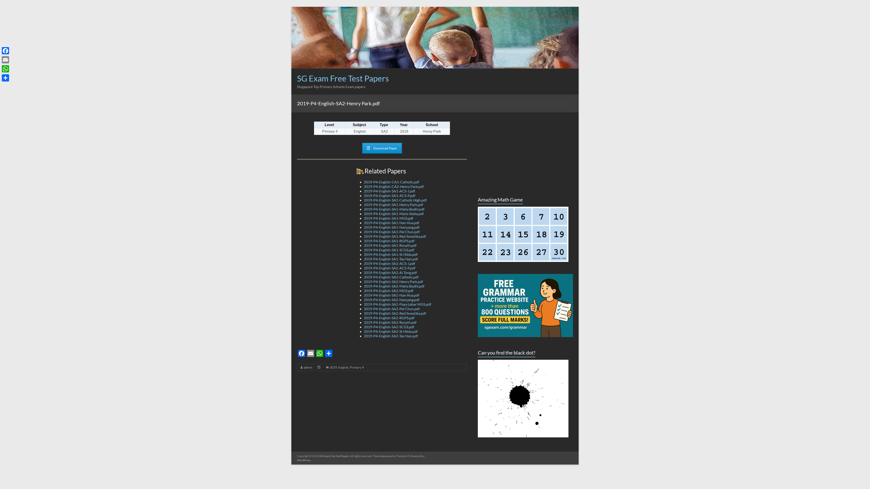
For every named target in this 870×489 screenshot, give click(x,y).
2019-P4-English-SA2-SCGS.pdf (389, 327)
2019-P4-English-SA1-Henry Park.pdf (393, 204)
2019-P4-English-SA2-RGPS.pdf (389, 318)
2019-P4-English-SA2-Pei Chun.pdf (392, 309)
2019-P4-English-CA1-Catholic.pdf (391, 182)
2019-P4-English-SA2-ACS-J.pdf (389, 263)
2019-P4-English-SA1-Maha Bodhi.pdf (394, 209)
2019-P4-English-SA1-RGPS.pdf (389, 241)
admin (308, 367)
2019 (333, 367)
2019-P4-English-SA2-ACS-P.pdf (389, 268)
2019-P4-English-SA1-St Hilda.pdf (391, 254)
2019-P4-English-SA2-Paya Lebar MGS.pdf (397, 304)
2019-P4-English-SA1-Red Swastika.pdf (395, 236)
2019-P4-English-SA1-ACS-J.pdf (389, 191)
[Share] (5, 77)
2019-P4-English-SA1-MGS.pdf (388, 218)
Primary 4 (357, 367)
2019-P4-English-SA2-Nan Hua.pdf (391, 295)
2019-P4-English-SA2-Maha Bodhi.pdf (394, 286)
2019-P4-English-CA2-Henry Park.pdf (394, 186)
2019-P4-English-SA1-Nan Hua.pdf (391, 223)
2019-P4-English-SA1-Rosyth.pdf (390, 245)
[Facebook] (5, 50)
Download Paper (385, 148)
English (343, 367)
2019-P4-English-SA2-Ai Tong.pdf (390, 272)
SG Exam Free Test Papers (343, 78)
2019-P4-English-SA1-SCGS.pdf (389, 250)
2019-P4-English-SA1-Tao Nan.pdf (391, 259)
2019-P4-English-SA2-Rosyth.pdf (390, 322)
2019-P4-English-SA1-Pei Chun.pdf (392, 232)
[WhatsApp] (5, 68)
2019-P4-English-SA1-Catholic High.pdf (395, 200)
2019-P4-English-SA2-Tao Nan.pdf (391, 336)
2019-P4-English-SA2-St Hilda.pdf (391, 331)
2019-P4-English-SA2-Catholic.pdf (391, 277)
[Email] (5, 59)
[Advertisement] (490, 84)
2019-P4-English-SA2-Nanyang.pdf (391, 299)
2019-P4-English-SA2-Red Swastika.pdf (395, 313)
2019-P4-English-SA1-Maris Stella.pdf (394, 213)
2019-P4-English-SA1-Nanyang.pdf (391, 227)
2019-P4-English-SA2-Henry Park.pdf (393, 281)
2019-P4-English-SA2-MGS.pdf (388, 290)
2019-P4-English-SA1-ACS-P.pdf (389, 195)
